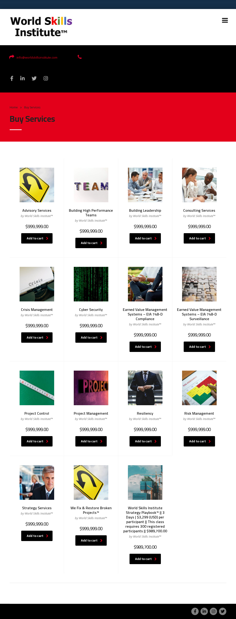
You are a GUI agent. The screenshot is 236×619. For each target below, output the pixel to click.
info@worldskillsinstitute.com (37, 57)
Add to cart (35, 238)
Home (14, 107)
